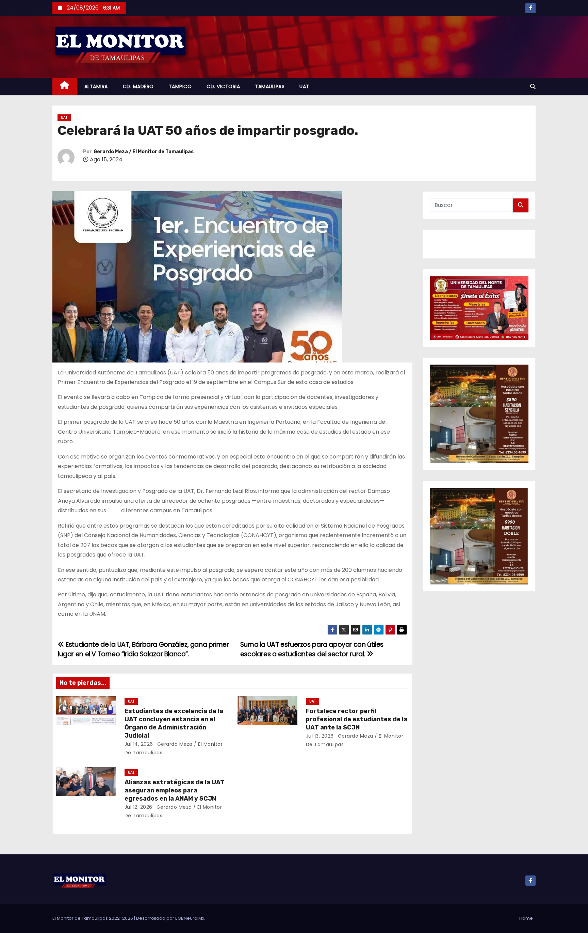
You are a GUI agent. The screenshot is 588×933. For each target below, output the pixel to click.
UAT (304, 86)
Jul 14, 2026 (139, 744)
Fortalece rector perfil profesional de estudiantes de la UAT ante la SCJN (356, 719)
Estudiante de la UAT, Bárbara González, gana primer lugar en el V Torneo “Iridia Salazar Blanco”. (143, 649)
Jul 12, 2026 (138, 807)
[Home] (64, 86)
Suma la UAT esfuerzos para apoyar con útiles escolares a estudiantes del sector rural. (311, 649)
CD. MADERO (138, 86)
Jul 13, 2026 (320, 736)
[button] (533, 87)
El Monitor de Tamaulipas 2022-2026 (93, 918)
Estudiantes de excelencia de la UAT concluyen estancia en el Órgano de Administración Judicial (174, 723)
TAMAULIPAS (269, 86)
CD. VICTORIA (223, 86)
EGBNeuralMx (189, 918)
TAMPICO (180, 86)
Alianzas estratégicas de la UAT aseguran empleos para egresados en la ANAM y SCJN (175, 790)
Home (526, 918)
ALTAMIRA (96, 86)
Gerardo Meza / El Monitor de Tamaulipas (144, 152)
